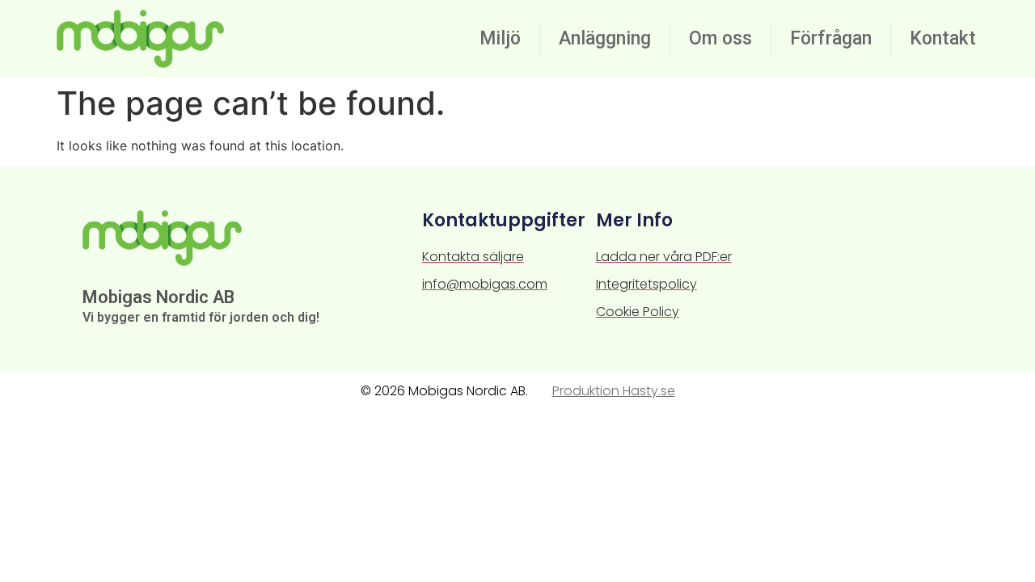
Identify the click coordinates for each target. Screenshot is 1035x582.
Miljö (500, 38)
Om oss (720, 38)
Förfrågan (831, 38)
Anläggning (605, 38)
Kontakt (943, 38)
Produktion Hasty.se (613, 391)
